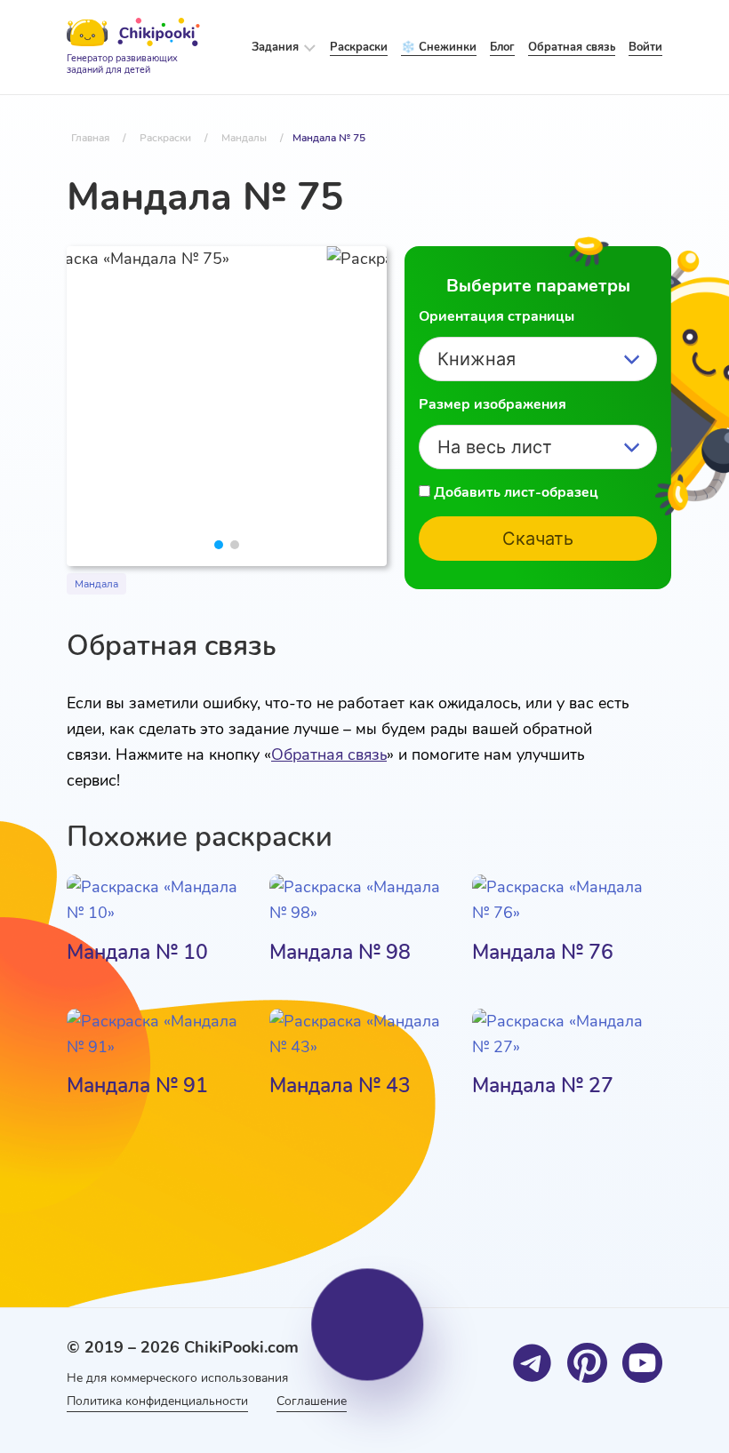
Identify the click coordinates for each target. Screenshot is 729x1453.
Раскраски (359, 47)
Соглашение (311, 1401)
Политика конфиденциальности (157, 1401)
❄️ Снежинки (439, 47)
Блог (502, 47)
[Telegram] (532, 1363)
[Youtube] (642, 1363)
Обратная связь (329, 754)
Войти (645, 47)
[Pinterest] (587, 1363)
